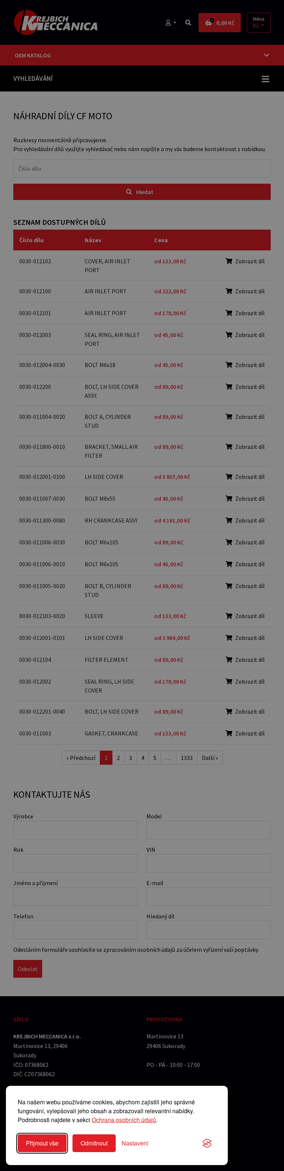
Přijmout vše (42, 1143)
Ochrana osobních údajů (124, 1119)
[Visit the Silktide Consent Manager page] (207, 1143)
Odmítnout (94, 1143)
